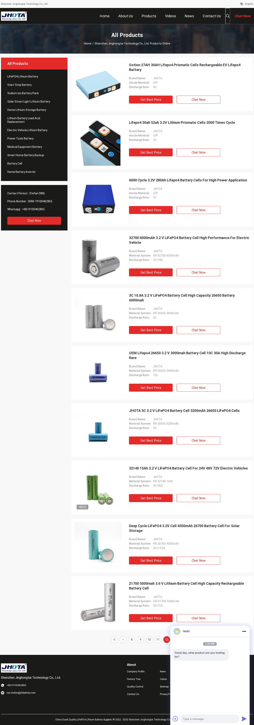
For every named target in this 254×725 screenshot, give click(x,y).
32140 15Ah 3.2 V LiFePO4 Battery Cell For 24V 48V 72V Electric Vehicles (188, 468)
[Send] (244, 718)
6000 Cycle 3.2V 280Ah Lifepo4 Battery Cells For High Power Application (188, 180)
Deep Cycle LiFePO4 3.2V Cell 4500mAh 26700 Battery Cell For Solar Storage (184, 528)
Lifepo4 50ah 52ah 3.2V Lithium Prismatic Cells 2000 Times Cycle (182, 122)
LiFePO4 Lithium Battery (22, 76)
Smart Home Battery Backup (25, 155)
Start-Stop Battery (19, 84)
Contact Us (133, 694)
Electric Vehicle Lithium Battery (27, 130)
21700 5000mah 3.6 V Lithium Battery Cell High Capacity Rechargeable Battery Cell (186, 585)
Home (87, 43)
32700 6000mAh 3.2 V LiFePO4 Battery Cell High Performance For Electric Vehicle (189, 240)
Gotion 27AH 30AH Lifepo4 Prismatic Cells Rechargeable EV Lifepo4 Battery (185, 67)
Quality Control (135, 686)
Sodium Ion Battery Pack (23, 93)
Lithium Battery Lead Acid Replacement (23, 120)
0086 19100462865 (40, 201)
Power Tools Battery (20, 138)
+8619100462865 (33, 209)
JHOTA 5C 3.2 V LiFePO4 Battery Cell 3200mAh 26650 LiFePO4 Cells (184, 410)
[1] (114, 639)
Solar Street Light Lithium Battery (28, 101)
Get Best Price (150, 100)
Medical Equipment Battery (24, 146)
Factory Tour (134, 679)
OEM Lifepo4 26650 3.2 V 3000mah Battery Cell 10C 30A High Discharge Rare (187, 355)
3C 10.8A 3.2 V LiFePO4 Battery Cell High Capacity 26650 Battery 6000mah (182, 297)
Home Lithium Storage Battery (26, 109)
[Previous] (123, 639)
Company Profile (135, 671)
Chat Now (34, 221)
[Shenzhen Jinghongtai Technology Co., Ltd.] (14, 15)
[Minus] (244, 631)
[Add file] (175, 718)
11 (158, 639)
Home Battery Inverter (21, 171)
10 (149, 639)
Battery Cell (14, 163)
